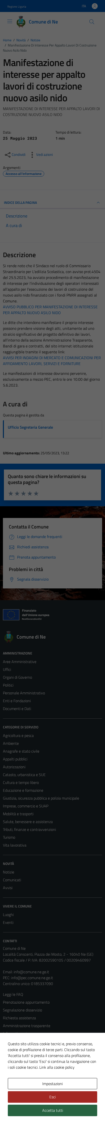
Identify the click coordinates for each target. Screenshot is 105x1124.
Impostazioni (52, 1084)
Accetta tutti (52, 1110)
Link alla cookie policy (56, 1067)
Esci (52, 1097)
